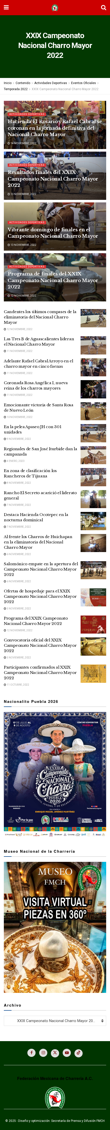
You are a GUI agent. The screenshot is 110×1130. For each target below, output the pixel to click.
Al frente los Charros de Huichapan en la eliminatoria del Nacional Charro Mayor (38, 542)
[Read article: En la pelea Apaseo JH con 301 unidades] (93, 433)
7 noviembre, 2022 (18, 505)
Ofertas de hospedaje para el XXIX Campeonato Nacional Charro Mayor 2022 (40, 596)
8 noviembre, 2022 (18, 482)
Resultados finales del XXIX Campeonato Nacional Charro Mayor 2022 (53, 179)
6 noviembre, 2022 (18, 554)
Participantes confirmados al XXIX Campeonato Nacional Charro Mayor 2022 (40, 672)
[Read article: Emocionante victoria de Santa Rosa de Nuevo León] (93, 411)
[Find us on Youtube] (67, 1053)
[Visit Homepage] (55, 7)
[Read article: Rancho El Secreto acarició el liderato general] (93, 499)
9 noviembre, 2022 (18, 439)
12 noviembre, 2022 (19, 329)
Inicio (8, 83)
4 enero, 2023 (15, 461)
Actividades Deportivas (50, 83)
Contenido (23, 83)
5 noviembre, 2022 (18, 608)
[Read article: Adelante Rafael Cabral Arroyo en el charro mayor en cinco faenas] (93, 367)
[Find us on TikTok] (78, 1053)
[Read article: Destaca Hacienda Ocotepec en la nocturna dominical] (93, 521)
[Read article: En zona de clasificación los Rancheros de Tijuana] (93, 477)
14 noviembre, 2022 (23, 143)
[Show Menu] (6, 7)
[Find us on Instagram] (43, 1053)
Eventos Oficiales (83, 83)
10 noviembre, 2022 (19, 417)
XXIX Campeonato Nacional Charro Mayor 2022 (65, 89)
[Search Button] (103, 7)
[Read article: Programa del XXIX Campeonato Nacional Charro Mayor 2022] (93, 625)
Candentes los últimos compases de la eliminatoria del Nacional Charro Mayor (40, 317)
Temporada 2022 (16, 89)
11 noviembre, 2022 (19, 351)
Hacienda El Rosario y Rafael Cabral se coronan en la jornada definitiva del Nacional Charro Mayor (55, 128)
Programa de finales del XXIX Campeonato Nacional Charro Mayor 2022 (53, 280)
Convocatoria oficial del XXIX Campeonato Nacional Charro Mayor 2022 (40, 645)
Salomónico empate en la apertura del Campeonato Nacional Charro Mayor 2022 (41, 569)
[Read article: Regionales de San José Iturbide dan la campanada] (93, 455)
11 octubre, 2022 (17, 684)
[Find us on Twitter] (55, 1053)
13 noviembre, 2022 (23, 194)
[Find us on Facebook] (31, 1053)
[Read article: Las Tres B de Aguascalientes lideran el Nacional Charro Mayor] (93, 345)
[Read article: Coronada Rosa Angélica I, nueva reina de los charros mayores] (93, 389)
